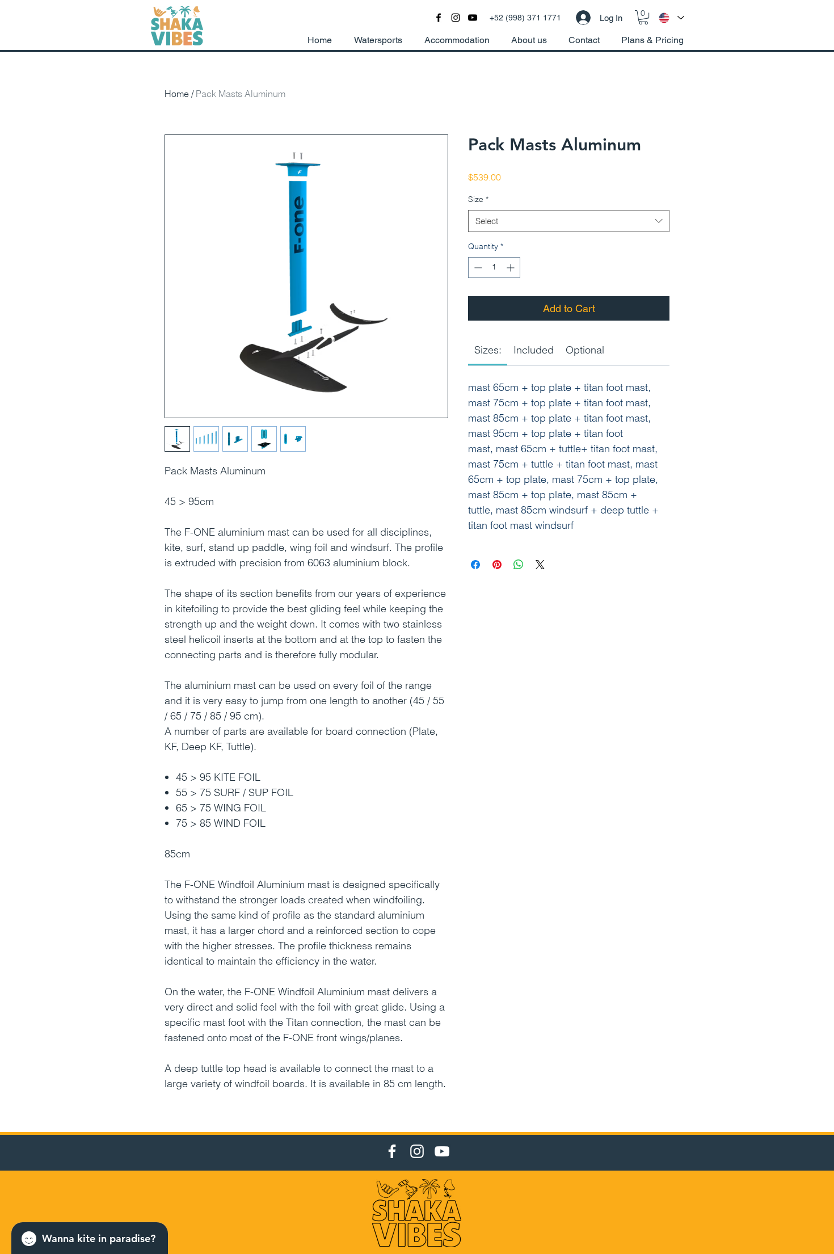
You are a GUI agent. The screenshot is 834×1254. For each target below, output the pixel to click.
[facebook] (438, 17)
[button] (643, 17)
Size (478, 199)
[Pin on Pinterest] (497, 564)
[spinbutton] (494, 267)
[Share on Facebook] (475, 564)
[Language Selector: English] (671, 18)
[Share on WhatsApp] (518, 564)
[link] (488, 349)
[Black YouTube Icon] (472, 17)
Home (177, 93)
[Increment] (511, 267)
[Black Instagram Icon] (455, 17)
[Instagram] (417, 1151)
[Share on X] (540, 564)
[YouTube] (442, 1151)
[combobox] (568, 221)
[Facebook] (392, 1151)
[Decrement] (477, 267)
